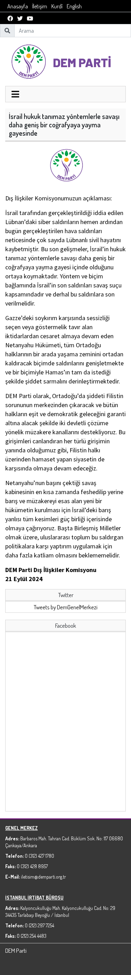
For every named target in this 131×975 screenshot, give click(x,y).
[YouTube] (30, 18)
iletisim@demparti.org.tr (43, 877)
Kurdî (57, 6)
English (74, 6)
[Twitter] (20, 18)
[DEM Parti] (65, 60)
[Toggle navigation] (15, 95)
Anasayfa (17, 6)
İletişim (39, 6)
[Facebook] (10, 18)
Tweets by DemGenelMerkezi (65, 607)
